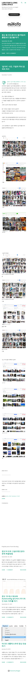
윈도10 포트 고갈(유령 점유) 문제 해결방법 (13, 552)
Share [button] (3, 53)
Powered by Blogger (15, 670)
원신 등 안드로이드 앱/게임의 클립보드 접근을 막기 (13, 36)
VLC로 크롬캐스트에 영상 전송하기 (14, 644)
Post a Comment (11, 53)
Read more (23, 570)
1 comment (9, 570)
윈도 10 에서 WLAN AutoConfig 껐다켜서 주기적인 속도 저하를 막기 (13, 598)
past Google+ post (14, 496)
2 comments (10, 617)
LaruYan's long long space (9, 3)
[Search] (22, 3)
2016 (7, 496)
